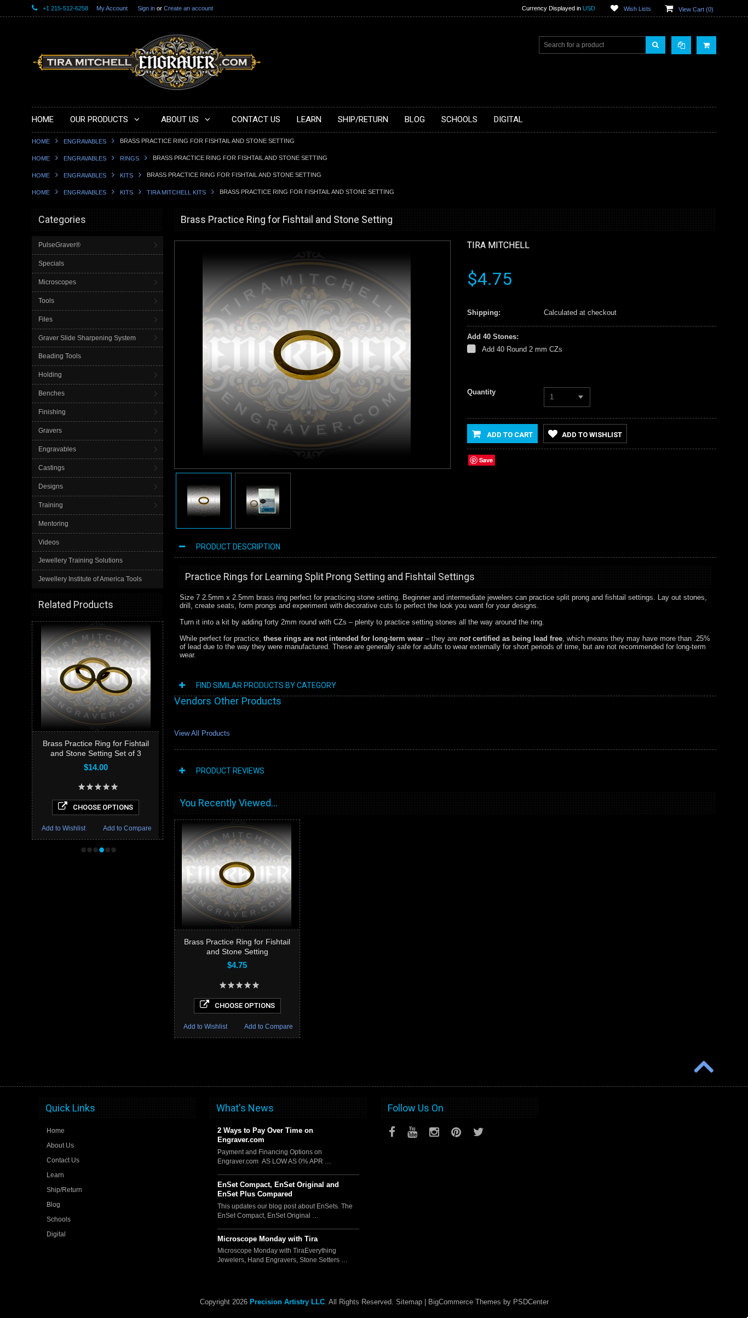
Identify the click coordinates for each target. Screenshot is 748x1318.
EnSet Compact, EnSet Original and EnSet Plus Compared (278, 1189)
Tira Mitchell (498, 245)
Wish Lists (637, 8)
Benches (51, 393)
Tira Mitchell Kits (176, 192)
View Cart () (696, 9)
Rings (129, 158)
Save (486, 460)
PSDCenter (531, 1302)
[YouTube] (412, 1132)
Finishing (52, 412)
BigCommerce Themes (464, 1302)
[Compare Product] (681, 45)
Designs (50, 486)
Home (41, 141)
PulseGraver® (59, 245)
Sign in (146, 8)
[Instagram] (434, 1132)
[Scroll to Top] (703, 1067)
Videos (48, 542)
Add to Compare (127, 828)
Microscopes (57, 282)
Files (45, 319)
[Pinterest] (456, 1132)
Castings (51, 468)
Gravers (50, 430)
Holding (50, 375)
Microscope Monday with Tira (267, 1239)
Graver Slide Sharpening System (87, 338)
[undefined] (307, 456)
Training (50, 505)
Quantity (481, 392)
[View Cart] (706, 45)
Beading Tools (59, 356)
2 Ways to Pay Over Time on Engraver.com (265, 1135)
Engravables (85, 141)
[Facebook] (392, 1132)
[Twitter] (478, 1132)
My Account (112, 8)
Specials (51, 263)
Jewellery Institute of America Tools (90, 579)
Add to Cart (509, 435)
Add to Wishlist (63, 828)
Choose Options (103, 807)
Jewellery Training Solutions (80, 560)
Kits (126, 175)
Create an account (188, 8)
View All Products (202, 733)
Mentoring (53, 524)
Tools (46, 301)
